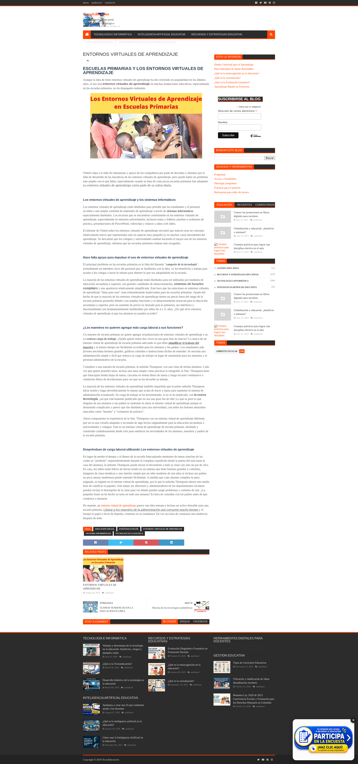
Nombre (222, 122)
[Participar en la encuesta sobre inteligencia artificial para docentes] (323, 739)
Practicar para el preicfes (227, 187)
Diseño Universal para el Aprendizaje (233, 64)
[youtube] (265, 3)
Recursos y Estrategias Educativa (216, 34)
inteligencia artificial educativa (237, 287)
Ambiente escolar (226, 351)
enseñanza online (129, 529)
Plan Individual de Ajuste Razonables (233, 69)
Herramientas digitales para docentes (147, 42)
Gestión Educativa (99, 42)
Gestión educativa (228, 268)
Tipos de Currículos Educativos (249, 662)
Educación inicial (104, 529)
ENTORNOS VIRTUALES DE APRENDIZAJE (100, 587)
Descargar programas (225, 183)
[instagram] (273, 3)
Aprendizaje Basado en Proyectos (231, 86)
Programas (219, 174)
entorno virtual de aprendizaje (118, 505)
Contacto (110, 3)
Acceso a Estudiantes (225, 178)
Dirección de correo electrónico (237, 111)
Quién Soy (97, 3)
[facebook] (256, 3)
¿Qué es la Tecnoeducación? (117, 663)
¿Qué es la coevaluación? (227, 78)
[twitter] (261, 3)
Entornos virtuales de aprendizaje (162, 529)
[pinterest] (269, 3)
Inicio (86, 3)
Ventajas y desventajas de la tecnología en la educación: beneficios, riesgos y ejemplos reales (123, 649)
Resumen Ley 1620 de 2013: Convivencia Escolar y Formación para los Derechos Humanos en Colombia (253, 699)
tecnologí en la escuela (129, 533)
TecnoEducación (96, 14)
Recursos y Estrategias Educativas (238, 274)
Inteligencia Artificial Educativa (161, 34)
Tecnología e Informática (113, 34)
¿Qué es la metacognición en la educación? (236, 73)
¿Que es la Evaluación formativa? (232, 82)
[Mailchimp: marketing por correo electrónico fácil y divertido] (255, 139)
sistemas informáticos (98, 533)
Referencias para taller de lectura (231, 192)
